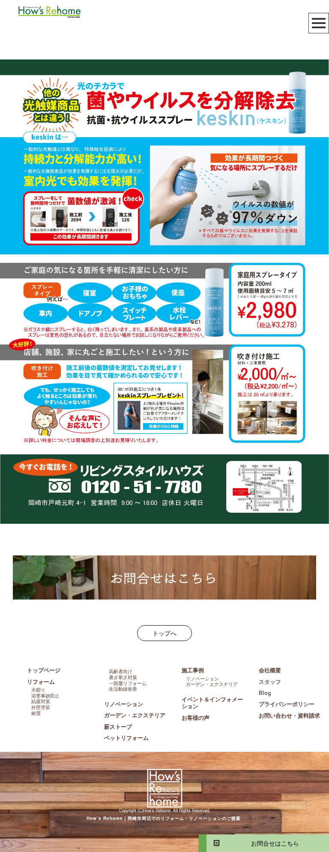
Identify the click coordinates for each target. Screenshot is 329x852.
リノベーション (123, 704)
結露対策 (40, 701)
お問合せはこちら (272, 843)
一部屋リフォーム (128, 683)
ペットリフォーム (126, 738)
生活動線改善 (123, 688)
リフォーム (41, 682)
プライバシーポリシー (286, 704)
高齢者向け (120, 671)
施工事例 (193, 670)
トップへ (164, 633)
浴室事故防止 (45, 695)
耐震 (36, 713)
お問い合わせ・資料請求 (289, 715)
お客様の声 (195, 717)
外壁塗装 (40, 707)
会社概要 (270, 670)
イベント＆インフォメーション (212, 702)
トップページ (43, 670)
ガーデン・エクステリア (134, 715)
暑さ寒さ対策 (123, 677)
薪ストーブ (118, 726)
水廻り (38, 689)
